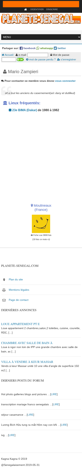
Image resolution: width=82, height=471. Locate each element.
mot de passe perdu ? (42, 59)
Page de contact (18, 299)
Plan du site (16, 279)
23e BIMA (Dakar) (24, 110)
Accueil (8, 54)
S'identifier (37, 9)
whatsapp (46, 48)
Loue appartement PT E (20, 324)
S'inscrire (52, 9)
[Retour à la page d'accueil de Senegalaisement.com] (26, 9)
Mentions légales (19, 289)
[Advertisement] (41, 157)
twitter (61, 48)
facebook (29, 48)
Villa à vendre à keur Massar (27, 361)
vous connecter (65, 80)
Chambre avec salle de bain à (26, 343)
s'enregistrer (68, 59)
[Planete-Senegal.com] (41, 18)
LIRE (54, 394)
